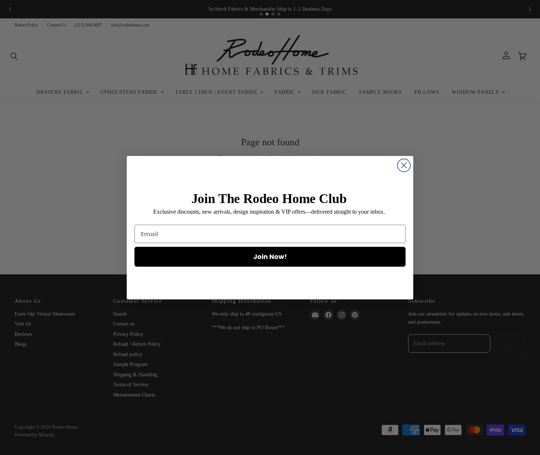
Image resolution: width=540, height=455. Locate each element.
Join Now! (270, 256)
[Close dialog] (403, 165)
